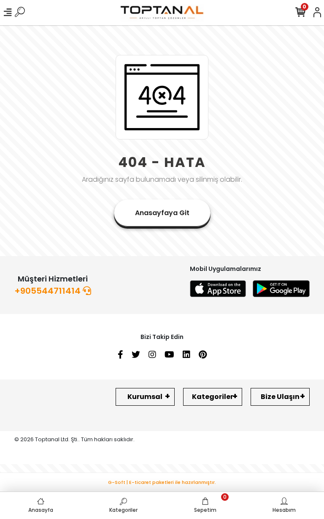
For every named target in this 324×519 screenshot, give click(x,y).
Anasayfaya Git (162, 213)
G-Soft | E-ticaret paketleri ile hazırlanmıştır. (162, 482)
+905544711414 (48, 291)
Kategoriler (212, 397)
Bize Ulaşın (280, 397)
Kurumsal (144, 397)
